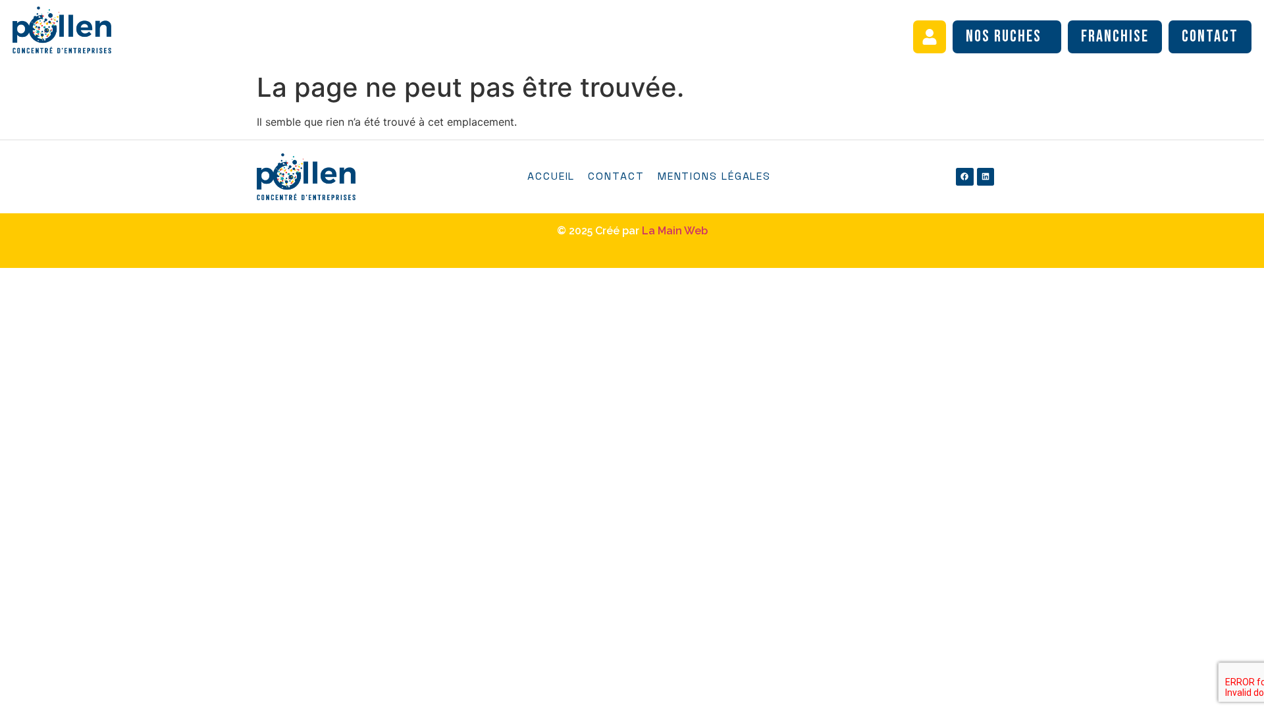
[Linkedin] (985, 176)
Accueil (551, 176)
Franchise (1115, 36)
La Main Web (675, 230)
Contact (1210, 36)
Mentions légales (714, 176)
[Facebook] (964, 176)
